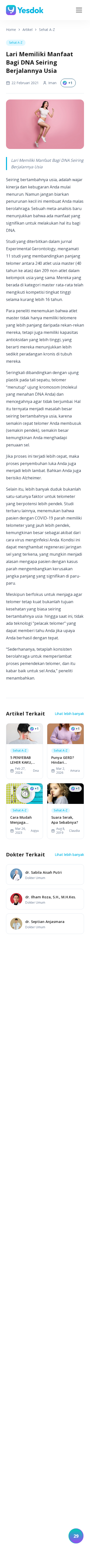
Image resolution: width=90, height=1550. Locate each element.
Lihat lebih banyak (69, 713)
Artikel (27, 29)
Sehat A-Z (47, 29)
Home (11, 29)
